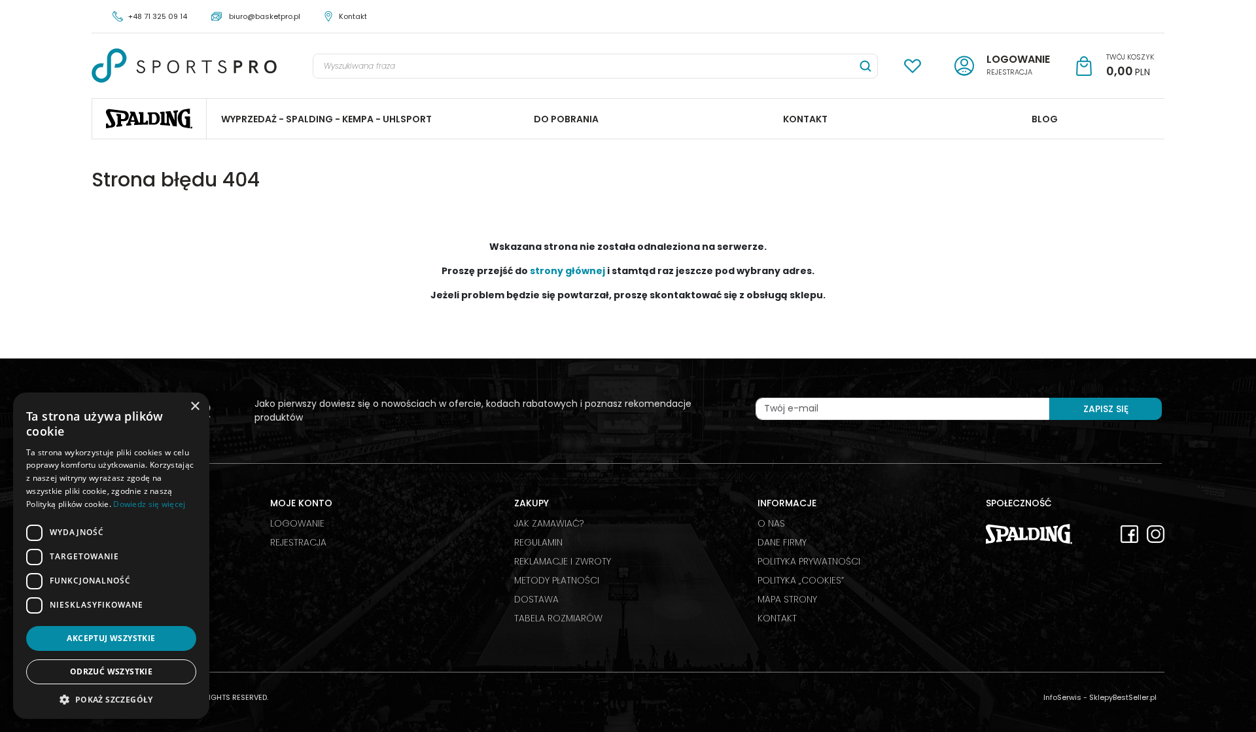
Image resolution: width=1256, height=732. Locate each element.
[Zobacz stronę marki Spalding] (1029, 533)
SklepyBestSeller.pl (1123, 697)
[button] (111, 699)
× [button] (195, 406)
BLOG (1045, 119)
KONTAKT (805, 119)
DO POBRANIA (566, 119)
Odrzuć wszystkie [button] (111, 671)
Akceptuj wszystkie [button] (111, 638)
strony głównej (567, 270)
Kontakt (353, 16)
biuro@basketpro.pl (264, 16)
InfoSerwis (1062, 697)
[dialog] (111, 555)
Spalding (149, 119)
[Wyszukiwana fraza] (865, 66)
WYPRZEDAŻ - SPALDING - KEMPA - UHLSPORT (326, 119)
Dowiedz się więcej (149, 504)
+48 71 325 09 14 (157, 16)
